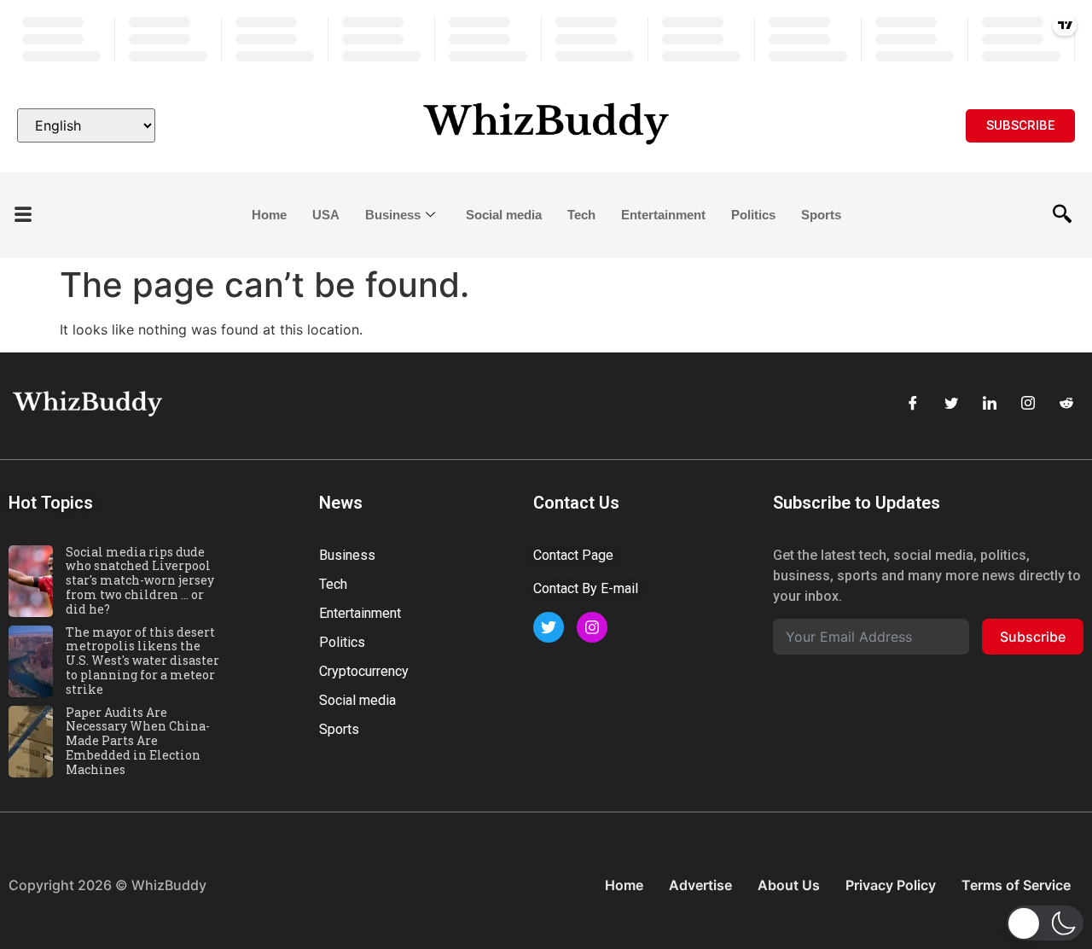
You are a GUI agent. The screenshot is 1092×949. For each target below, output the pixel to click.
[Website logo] (546, 125)
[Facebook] (913, 403)
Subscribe (1033, 636)
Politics (753, 214)
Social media (504, 214)
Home (269, 214)
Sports (821, 214)
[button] (23, 215)
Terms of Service (1016, 885)
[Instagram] (1028, 403)
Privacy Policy (890, 885)
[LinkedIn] (989, 403)
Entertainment (663, 214)
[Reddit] (1066, 403)
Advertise (700, 885)
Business (393, 214)
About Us (789, 885)
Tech (581, 214)
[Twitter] (951, 403)
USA (326, 214)
